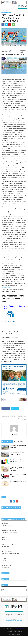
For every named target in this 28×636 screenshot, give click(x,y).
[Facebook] (2, 24)
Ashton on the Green (7, 535)
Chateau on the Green (7, 544)
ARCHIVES (8, 12)
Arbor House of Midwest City (9, 530)
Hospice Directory (8, 630)
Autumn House (6, 537)
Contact (20, 631)
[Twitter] (6, 24)
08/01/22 (7, 10)
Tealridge (4, 558)
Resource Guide (10, 628)
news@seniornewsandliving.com (14, 620)
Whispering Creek (6, 565)
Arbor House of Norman (8, 528)
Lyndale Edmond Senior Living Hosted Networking (7, 417)
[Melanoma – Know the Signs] (5, 483)
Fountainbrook (5, 546)
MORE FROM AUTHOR (19, 441)
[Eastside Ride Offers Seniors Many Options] (5, 447)
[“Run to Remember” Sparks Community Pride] (5, 454)
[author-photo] (14, 432)
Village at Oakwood (7, 563)
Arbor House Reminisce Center (9, 532)
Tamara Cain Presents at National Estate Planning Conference (17, 468)
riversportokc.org (6, 287)
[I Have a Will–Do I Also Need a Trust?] (5, 476)
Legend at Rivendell (7, 551)
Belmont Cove (5, 539)
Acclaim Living (5, 523)
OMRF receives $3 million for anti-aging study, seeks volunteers (20, 418)
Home (2, 10)
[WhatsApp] (13, 24)
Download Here (9, 631)
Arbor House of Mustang (8, 525)
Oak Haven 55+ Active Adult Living (10, 553)
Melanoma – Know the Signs (18, 481)
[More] (20, 408)
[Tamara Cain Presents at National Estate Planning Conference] (5, 469)
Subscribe (21, 630)
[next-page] (5, 489)
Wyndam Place (5, 567)
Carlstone (4, 542)
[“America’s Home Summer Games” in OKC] (5, 461)
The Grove (4, 560)
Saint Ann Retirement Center (9, 556)
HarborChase (5, 549)
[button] (2, 7)
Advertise (15, 630)
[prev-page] (2, 489)
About (15, 631)
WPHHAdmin (14, 434)
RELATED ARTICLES (7, 441)
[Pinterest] (9, 24)
